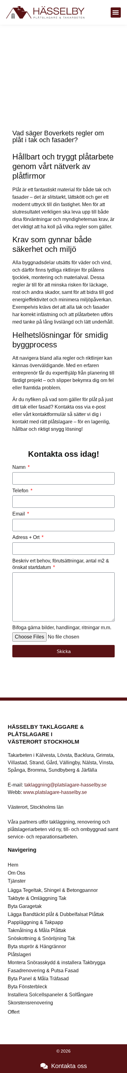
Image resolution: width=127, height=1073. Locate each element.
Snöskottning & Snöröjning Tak (41, 938)
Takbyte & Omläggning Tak (37, 898)
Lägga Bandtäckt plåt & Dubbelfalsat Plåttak (56, 914)
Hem (13, 864)
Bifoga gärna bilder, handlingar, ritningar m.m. (61, 627)
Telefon (21, 490)
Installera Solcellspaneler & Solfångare (50, 994)
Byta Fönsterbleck (27, 986)
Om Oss (16, 873)
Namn (19, 467)
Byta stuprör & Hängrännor (37, 946)
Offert (13, 1012)
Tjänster (17, 881)
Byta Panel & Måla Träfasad (38, 978)
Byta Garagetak (25, 906)
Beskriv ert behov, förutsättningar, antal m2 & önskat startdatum (60, 564)
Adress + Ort (26, 537)
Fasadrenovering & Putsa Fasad (43, 970)
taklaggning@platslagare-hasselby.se (65, 784)
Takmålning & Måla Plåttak (37, 930)
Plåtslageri (19, 954)
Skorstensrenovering (30, 1002)
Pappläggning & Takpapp (35, 922)
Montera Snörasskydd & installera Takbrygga (56, 962)
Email (19, 513)
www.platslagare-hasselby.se (55, 792)
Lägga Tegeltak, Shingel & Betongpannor (53, 890)
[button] (116, 12)
